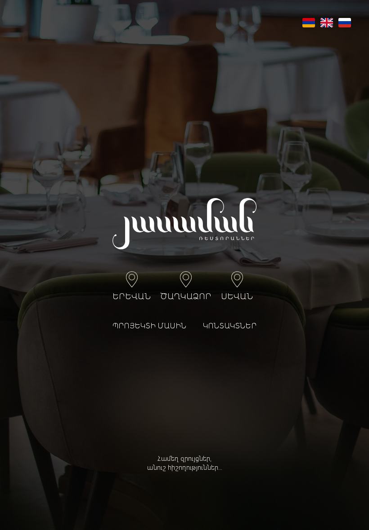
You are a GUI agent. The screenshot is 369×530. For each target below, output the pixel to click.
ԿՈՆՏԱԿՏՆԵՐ (229, 326)
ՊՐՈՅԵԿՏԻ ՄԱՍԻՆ (149, 326)
